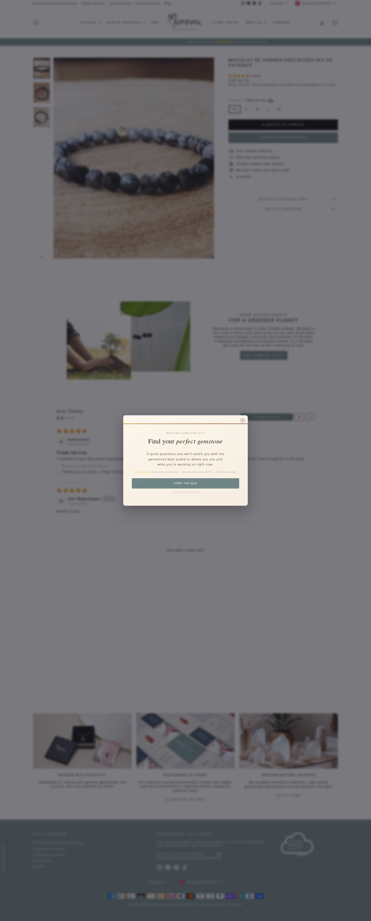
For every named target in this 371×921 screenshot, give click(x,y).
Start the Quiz (185, 483)
